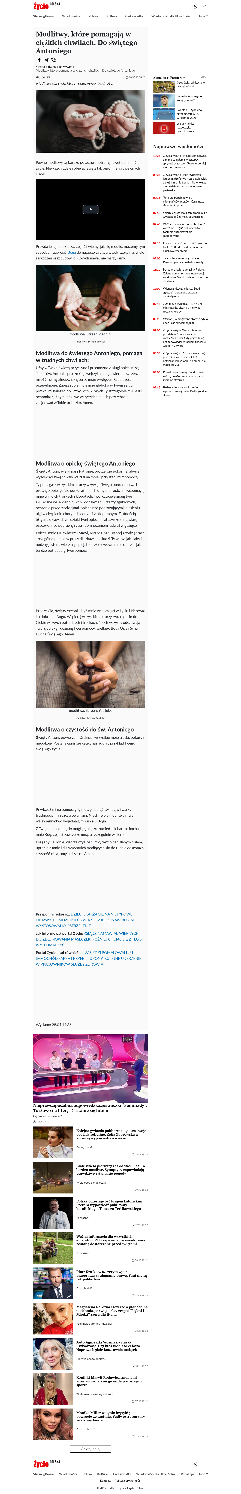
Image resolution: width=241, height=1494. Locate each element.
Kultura (111, 16)
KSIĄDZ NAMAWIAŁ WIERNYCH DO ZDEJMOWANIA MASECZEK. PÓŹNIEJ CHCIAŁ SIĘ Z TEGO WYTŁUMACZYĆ (89, 939)
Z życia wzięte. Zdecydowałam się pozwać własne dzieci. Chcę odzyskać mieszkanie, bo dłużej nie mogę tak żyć (184, 359)
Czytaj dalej (90, 1449)
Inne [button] (202, 16)
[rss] (194, 6)
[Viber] (53, 59)
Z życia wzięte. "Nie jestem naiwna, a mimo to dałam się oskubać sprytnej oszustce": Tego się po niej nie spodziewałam (185, 161)
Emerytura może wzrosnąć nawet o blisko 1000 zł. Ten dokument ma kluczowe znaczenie (185, 247)
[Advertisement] (90, 432)
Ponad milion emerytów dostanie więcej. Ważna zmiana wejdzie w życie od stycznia (183, 376)
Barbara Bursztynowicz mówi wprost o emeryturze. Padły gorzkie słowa (185, 391)
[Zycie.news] (46, 6)
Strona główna (43, 16)
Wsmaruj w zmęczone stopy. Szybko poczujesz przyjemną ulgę (185, 321)
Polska (93, 16)
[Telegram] (46, 59)
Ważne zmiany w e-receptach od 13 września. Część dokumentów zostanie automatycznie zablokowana (185, 230)
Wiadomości (71, 16)
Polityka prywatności (128, 1480)
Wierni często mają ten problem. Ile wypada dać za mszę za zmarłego (185, 215)
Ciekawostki (134, 16)
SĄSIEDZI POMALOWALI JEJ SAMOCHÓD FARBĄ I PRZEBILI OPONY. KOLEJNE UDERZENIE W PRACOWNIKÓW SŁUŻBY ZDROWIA (88, 958)
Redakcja (187, 1474)
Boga (72, 252)
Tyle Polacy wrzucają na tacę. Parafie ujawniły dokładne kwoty (183, 260)
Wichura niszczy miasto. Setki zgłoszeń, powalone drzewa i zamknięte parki (181, 292)
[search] (204, 6)
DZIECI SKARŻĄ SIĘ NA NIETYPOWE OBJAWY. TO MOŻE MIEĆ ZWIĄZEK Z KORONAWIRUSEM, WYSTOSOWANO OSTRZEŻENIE (85, 920)
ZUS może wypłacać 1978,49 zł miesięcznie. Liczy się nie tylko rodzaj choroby (182, 307)
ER (48, 77)
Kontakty (105, 1480)
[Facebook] (39, 59)
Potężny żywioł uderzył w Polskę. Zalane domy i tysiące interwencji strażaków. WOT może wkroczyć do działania (185, 275)
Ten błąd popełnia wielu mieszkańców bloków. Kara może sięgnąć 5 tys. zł (183, 201)
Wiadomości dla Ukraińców (171, 16)
